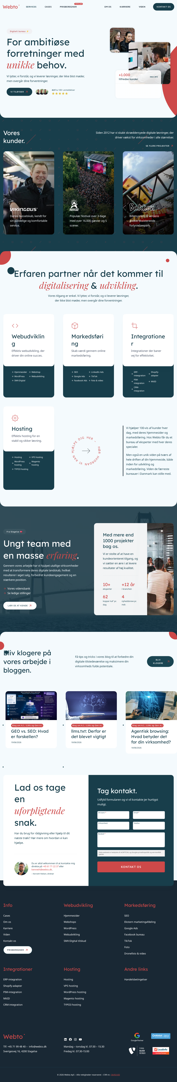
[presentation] (31, 705)
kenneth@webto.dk (42, 869)
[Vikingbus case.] (28, 193)
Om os (107, 7)
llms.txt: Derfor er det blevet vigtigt (88, 733)
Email (136, 812)
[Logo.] (14, 1036)
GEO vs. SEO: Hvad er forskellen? (30, 733)
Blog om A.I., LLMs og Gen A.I (27, 725)
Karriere (125, 7)
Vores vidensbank (18, 588)
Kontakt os (164, 7)
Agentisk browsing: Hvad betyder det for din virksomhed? (151, 736)
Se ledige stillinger (19, 593)
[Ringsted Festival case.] (88, 193)
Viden (142, 7)
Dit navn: (102, 812)
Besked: (102, 834)
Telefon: (137, 823)
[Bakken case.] (148, 193)
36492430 (115, 1074)
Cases (48, 7)
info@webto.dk (38, 1046)
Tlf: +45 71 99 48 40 (14, 1046)
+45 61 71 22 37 (51, 866)
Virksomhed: (103, 823)
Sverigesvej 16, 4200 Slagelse (20, 1051)
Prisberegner (70, 6)
